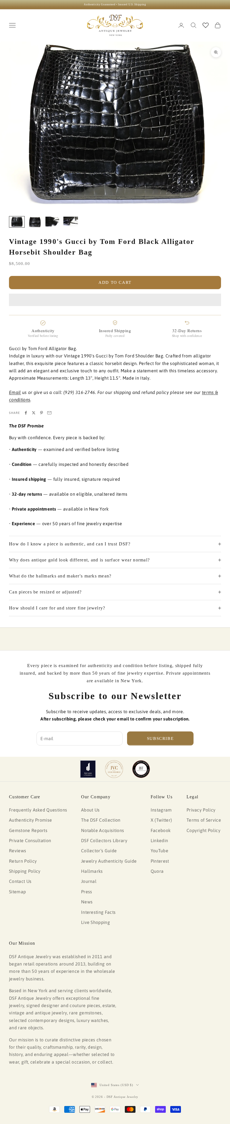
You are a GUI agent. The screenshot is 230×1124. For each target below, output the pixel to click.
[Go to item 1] (17, 222)
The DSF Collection (101, 819)
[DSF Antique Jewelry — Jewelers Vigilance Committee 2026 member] (114, 769)
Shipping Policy (25, 871)
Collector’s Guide (99, 850)
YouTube (159, 850)
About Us (90, 809)
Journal (88, 881)
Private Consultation (30, 840)
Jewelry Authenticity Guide (109, 861)
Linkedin (159, 840)
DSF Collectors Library (104, 840)
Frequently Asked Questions (38, 809)
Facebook (161, 830)
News (87, 901)
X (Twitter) (161, 819)
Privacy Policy (201, 809)
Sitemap (17, 891)
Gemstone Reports (28, 830)
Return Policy (23, 861)
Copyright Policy (203, 830)
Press (86, 891)
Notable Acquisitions (102, 830)
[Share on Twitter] (33, 413)
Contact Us (20, 881)
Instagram (161, 809)
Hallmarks (92, 871)
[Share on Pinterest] (41, 413)
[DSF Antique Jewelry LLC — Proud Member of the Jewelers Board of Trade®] (141, 769)
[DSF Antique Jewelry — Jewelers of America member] (88, 769)
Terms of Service (204, 819)
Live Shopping (95, 922)
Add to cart (115, 282)
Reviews (17, 850)
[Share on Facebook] (26, 413)
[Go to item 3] (53, 221)
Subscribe (160, 738)
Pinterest (160, 861)
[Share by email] (49, 413)
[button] (115, 300)
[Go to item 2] (35, 222)
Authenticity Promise (30, 819)
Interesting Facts (98, 912)
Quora (157, 871)
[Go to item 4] (71, 221)
